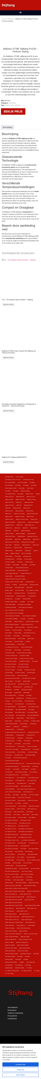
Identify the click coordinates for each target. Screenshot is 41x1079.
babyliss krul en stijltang (10, 945)
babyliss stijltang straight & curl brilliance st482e (14, 896)
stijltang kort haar (8, 527)
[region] (20, 1061)
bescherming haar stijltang (21, 865)
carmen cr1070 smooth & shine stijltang (13, 791)
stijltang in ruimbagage (25, 530)
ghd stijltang (16, 689)
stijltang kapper (8, 530)
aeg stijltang (21, 962)
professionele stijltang (34, 584)
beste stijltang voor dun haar (10, 828)
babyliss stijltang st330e (29, 899)
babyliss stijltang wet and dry (25, 894)
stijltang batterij (28, 550)
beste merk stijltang (19, 851)
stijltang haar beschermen (10, 536)
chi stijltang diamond (30, 735)
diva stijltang (26, 720)
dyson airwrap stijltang (20, 715)
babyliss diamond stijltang (10, 950)
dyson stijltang (31, 709)
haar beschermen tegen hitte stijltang (12, 678)
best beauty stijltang (27, 862)
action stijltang (28, 965)
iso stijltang (27, 641)
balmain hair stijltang (9, 882)
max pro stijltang (30, 601)
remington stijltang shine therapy (22, 567)
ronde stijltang (24, 564)
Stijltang (8, 5)
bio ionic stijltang (16, 814)
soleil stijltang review (27, 556)
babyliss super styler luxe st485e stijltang (13, 885)
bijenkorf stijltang (25, 814)
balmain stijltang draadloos (18, 879)
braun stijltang (24, 794)
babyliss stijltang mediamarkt (11, 913)
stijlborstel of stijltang (15, 553)
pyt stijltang (14, 584)
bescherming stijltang (9, 865)
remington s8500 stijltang (20, 576)
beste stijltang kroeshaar (33, 842)
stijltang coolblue (8, 544)
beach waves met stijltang (27, 871)
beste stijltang (23, 848)
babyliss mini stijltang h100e (10, 939)
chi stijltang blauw (29, 737)
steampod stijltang (8, 556)
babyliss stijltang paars (9, 911)
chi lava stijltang (36, 749)
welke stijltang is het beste (28, 479)
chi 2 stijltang (7, 769)
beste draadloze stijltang (10, 857)
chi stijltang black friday (9, 740)
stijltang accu (36, 550)
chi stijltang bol (20, 737)
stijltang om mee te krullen (19, 513)
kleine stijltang (8, 635)
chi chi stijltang (35, 766)
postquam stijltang (8, 587)
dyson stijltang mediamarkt (10, 706)
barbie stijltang (8, 879)
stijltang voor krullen (9, 499)
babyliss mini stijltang (9, 942)
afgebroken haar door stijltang (11, 962)
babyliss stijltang (31, 925)
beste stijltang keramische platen (11, 845)
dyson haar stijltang (9, 712)
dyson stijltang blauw (9, 709)
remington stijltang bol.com (26, 573)
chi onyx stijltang (36, 740)
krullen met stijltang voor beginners (12, 624)
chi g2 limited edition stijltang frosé (20, 757)
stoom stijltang (20, 493)
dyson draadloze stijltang (20, 712)
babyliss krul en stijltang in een (22, 942)
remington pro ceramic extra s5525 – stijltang (14, 581)
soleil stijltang (19, 559)
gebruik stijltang (26, 692)
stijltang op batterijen (19, 510)
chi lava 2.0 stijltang (21, 752)
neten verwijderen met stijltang (32, 590)
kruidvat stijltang (8, 632)
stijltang (6, 553)
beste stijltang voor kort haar (25, 823)
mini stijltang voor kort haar (19, 593)
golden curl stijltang (9, 681)
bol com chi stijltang (22, 806)
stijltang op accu (8, 513)
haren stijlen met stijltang (24, 664)
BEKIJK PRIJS (13, 111)
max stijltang (22, 601)
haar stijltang (19, 669)
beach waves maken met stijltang (11, 874)
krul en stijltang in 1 (28, 630)
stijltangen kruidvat (29, 493)
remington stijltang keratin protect (11, 573)
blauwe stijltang (30, 811)
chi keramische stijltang (32, 752)
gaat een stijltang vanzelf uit (10, 695)
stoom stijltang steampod (10, 493)
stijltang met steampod (19, 516)
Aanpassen (20, 1069)
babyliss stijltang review (32, 908)
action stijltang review (31, 962)
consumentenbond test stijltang (11, 723)
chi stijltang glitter (20, 729)
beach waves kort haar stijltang (27, 874)
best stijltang (7, 862)
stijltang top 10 (19, 502)
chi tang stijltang (33, 723)
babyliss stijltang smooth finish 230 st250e (13, 902)
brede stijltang (16, 794)
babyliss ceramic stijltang (23, 950)
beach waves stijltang (35, 868)
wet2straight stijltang (9, 476)
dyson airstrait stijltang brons (33, 715)
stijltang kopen (17, 527)
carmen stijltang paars (21, 777)
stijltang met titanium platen (32, 513)
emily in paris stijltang (9, 698)
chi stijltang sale (16, 726)
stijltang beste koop (28, 547)
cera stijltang (33, 769)
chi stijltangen (7, 726)
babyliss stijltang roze (9, 908)
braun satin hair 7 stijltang (10, 797)
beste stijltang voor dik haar (10, 831)
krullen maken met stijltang (32, 627)
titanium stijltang (30, 488)
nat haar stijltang (8, 593)
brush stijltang (8, 794)
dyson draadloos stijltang (32, 712)
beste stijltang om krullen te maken (12, 840)
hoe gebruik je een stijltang (24, 661)
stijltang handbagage (31, 533)
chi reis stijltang (27, 740)
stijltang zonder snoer (9, 496)
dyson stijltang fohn (22, 706)
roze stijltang (7, 564)
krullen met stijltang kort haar (27, 624)
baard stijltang (36, 953)
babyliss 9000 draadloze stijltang (11, 953)
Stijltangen (10, 19)
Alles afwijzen (20, 1075)
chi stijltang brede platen (10, 737)
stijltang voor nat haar (31, 496)
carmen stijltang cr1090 (9, 783)
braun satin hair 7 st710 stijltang (24, 797)
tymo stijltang (33, 485)
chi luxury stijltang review (10, 746)
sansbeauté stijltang (29, 561)
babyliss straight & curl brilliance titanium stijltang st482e (16, 888)
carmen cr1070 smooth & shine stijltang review (26, 789)
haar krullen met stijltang (10, 675)
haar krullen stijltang (31, 672)
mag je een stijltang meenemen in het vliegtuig (14, 610)
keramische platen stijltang (10, 638)
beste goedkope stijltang (32, 854)
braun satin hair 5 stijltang (10, 800)
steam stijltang (18, 556)
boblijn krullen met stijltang (34, 806)
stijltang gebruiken (8, 539)
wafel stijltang (18, 485)
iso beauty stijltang (21, 644)
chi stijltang (19, 740)
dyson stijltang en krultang (33, 706)
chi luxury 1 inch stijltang (32, 746)
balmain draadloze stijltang (21, 882)
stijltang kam (16, 530)
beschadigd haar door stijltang (11, 868)
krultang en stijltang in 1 (18, 621)
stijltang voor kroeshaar (20, 499)
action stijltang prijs (9, 965)
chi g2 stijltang (8, 757)
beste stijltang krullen (22, 842)
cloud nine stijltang (23, 723)
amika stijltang (18, 959)
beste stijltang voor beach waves (11, 834)
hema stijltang (35, 661)
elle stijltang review (20, 698)
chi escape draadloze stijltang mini (12, 766)
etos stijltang (28, 695)
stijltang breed (17, 544)
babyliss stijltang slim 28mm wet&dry (32, 905)
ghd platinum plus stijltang (27, 689)
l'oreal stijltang (30, 618)
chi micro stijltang (26, 743)
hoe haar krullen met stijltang (10, 661)
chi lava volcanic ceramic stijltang (11, 749)
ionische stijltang (8, 649)
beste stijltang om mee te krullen (24, 837)
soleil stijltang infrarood (9, 559)
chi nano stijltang (8, 743)
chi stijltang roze (25, 726)
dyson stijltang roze (9, 703)
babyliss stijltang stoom (31, 896)
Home (4, 19)
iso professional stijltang (10, 644)
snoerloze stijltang (28, 559)
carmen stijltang (32, 783)
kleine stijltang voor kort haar (29, 632)
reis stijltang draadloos (29, 581)
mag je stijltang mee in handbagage (26, 607)
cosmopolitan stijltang (35, 720)
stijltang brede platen (26, 544)
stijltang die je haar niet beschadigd (12, 542)
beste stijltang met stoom (10, 842)
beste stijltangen (32, 817)
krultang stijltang (8, 621)
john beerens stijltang (18, 641)
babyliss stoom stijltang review (11, 894)
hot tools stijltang (26, 649)
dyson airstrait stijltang (9, 718)
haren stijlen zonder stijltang (10, 664)
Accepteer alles (20, 1064)
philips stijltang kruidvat (19, 587)
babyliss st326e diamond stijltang (23, 928)
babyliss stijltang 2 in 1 (21, 925)
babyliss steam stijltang (9, 928)
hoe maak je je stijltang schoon (11, 655)
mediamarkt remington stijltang (11, 601)
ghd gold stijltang (17, 692)
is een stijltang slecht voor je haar (11, 647)
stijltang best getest (9, 550)
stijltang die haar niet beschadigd (27, 542)
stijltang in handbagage (20, 533)
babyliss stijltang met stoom (22, 911)
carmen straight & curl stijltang (21, 772)
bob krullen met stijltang (9, 808)
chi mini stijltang (17, 743)
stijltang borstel (36, 544)
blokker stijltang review (32, 808)
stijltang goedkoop (21, 536)
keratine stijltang (16, 635)
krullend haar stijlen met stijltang (32, 621)
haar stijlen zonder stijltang (30, 669)
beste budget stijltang (31, 857)
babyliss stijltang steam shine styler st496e (13, 899)
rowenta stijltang (16, 564)
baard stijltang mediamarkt (25, 953)
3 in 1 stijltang (29, 967)
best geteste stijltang (17, 862)
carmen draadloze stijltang (26, 786)
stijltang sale (18, 505)
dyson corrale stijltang (9, 715)
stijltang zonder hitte (20, 496)
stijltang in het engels (9, 533)
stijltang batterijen (18, 550)
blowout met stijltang (21, 808)
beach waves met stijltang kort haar (12, 871)
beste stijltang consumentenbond (11, 848)
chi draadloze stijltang (25, 766)
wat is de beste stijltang (22, 482)
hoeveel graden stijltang (9, 652)
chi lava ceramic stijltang (10, 752)
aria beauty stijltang (9, 959)
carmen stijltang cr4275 (20, 780)
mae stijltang (22, 618)
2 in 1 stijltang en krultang (26, 970)
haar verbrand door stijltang (23, 666)
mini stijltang (17, 598)
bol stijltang (25, 803)
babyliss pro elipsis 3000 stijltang (11, 936)
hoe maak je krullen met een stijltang (24, 652)
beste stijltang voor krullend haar (11, 820)
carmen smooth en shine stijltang (11, 786)
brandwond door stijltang (32, 800)
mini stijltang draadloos (20, 596)
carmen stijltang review (9, 777)
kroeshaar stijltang (17, 632)
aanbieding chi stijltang (19, 967)
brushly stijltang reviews (28, 791)
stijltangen (38, 493)
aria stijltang (27, 956)
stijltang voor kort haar (31, 499)
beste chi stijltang (20, 857)
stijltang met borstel (21, 522)
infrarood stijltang (17, 649)
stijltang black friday (18, 547)
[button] (20, 12)
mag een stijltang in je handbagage (29, 615)
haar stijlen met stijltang (20, 672)
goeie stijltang (18, 681)
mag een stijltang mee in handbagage (12, 615)
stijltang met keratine (9, 519)
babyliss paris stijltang (12, 105)
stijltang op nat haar (9, 510)
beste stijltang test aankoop (26, 834)
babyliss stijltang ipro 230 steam (28, 916)
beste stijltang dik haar (25, 845)
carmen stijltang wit (33, 772)
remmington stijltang (9, 567)
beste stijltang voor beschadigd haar (25, 831)
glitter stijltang (8, 686)
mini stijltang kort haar (9, 596)
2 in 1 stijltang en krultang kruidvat (12, 970)
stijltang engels (18, 539)
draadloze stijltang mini (30, 718)
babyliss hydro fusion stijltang (11, 948)
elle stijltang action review (31, 698)
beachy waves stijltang (23, 868)
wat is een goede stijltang (10, 482)
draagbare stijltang (20, 718)
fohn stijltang (21, 695)
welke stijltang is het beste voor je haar (13, 479)
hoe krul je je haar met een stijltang (27, 658)
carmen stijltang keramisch (33, 777)
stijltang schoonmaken (9, 505)
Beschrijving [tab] (7, 127)
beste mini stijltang (8, 851)
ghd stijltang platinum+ (17, 686)
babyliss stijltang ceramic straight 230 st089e (14, 922)
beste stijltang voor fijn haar (23, 825)
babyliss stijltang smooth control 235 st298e (14, 905)
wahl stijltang (32, 482)
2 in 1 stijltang (36, 970)
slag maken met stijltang (10, 561)
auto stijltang (20, 956)
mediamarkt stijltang (27, 598)
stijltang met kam (34, 519)
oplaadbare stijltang (9, 590)
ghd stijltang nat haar (28, 686)
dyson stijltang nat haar (31, 703)
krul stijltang (7, 630)
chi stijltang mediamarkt (9, 729)
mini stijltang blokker (32, 596)
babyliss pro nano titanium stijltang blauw (13, 933)
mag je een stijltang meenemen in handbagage (14, 613)
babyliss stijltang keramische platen (12, 916)
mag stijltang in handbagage (10, 607)
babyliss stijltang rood (20, 908)
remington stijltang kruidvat (22, 570)
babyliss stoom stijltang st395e (33, 891)
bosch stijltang (18, 803)
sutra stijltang (7, 490)
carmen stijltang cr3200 (31, 780)
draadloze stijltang (8, 720)
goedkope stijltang (26, 681)
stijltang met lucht (30, 516)
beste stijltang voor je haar (10, 825)
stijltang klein (25, 527)
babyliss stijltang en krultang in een (12, 919)
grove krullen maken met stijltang (28, 678)
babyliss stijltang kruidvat (24, 913)
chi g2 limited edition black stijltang (12, 760)
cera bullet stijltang (8, 772)
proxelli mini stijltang (23, 584)
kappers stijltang (31, 638)
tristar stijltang (21, 488)
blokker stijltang (8, 811)
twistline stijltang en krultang (10, 488)
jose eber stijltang (8, 641)
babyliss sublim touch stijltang (30, 885)
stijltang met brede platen (10, 522)
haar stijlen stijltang (9, 672)
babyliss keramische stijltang (23, 945)
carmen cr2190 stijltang (9, 789)
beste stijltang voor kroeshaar (11, 823)
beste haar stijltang (21, 854)
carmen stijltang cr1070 (21, 783)
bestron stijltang (35, 814)
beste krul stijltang (29, 851)
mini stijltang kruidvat (31, 593)
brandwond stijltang (21, 800)
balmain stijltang (29, 879)
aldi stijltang (25, 959)
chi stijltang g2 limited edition (33, 732)
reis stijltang (7, 584)
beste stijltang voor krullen (25, 820)
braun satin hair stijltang (34, 794)
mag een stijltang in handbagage (11, 618)
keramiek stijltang (21, 638)
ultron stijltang (26, 485)
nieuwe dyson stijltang (19, 590)
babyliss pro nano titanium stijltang (31, 933)
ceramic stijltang (25, 769)
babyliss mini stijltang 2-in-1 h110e (25, 939)
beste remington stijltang (33, 848)
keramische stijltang (26, 635)
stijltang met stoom (9, 516)
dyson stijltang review (19, 703)
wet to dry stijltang (19, 476)
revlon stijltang (32, 564)
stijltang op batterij (29, 510)
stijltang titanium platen (28, 502)
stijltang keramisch (34, 527)
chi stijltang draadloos (9, 735)
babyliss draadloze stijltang (24, 948)
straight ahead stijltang (25, 490)
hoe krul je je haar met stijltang (11, 658)
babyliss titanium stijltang (34, 882)
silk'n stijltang (20, 561)
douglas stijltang (18, 720)
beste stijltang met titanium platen (28, 840)
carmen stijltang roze (25, 774)
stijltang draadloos (26, 539)
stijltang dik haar (36, 539)
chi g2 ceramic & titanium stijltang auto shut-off (14, 763)
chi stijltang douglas (20, 735)
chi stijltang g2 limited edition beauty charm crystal (15, 732)
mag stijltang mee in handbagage (24, 604)
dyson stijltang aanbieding (21, 709)
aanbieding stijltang (9, 967)
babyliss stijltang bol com (30, 922)
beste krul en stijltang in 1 (10, 854)
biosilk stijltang (8, 814)
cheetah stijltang (16, 769)
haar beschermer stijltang (22, 675)
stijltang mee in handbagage (33, 522)
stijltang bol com (8, 547)
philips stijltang (29, 587)
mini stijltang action (9, 598)
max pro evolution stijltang (10, 604)
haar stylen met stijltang (10, 669)
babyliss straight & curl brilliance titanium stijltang (15, 891)
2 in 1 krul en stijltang (9, 973)
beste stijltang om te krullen (10, 837)
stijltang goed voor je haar (32, 536)
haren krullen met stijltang (10, 666)
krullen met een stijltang (20, 627)
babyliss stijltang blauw (9, 925)
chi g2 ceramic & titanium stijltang (33, 763)
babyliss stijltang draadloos (26, 919)
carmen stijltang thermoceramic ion (12, 774)
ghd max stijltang (8, 692)
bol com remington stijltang (10, 806)
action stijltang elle (19, 965)
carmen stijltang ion (9, 780)
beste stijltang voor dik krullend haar (26, 828)
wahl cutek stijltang (9, 485)
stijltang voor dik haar (9, 502)
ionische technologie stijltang (26, 647)
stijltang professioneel (28, 505)
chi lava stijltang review (25, 749)
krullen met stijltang (9, 627)
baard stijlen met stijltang (10, 956)
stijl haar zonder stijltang (26, 553)
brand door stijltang (9, 803)
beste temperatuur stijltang (10, 817)
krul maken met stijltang (17, 630)
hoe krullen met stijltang (24, 655)
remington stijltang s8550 (10, 570)
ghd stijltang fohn (8, 689)
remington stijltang (8, 576)
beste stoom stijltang (22, 817)
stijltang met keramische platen (22, 519)
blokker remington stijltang (19, 811)
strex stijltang (15, 490)
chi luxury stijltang (21, 746)
